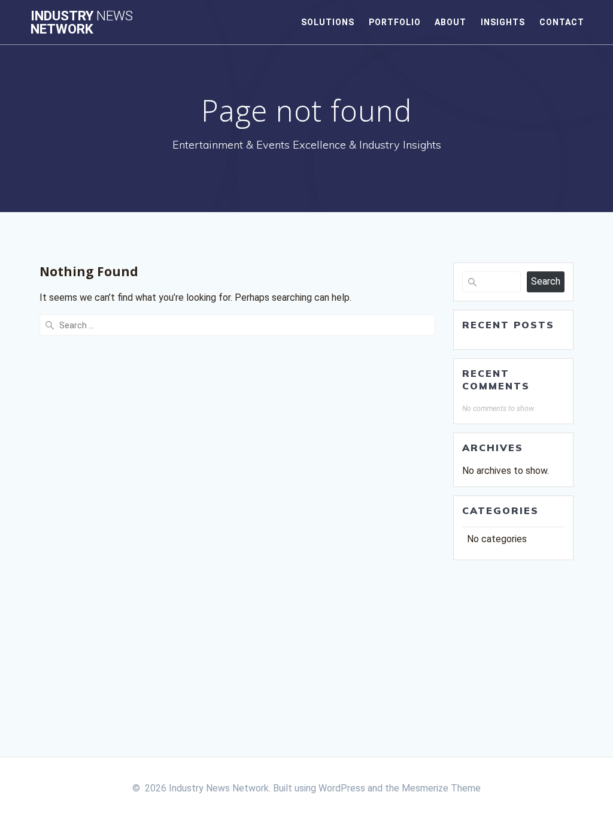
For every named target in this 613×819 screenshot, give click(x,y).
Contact (561, 22)
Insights (503, 22)
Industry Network (82, 22)
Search (545, 281)
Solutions (327, 22)
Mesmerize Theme (441, 788)
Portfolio (395, 22)
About (450, 22)
